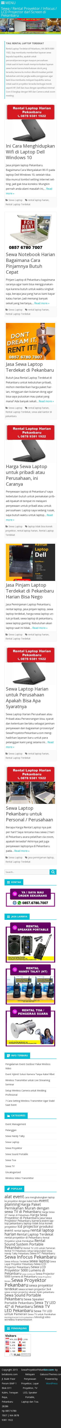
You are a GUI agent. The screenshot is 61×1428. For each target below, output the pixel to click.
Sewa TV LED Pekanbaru (27, 1308)
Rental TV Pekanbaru (16, 1250)
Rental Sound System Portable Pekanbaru (25, 1244)
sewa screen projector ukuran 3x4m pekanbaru (29, 1292)
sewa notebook (28, 1274)
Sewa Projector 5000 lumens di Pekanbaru (29, 1275)
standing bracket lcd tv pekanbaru (19, 1317)
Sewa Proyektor (13, 1148)
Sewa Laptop (15, 200)
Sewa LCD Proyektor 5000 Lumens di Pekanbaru (25, 1270)
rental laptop (22, 1230)
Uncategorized (13, 1172)
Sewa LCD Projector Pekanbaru (25, 1265)
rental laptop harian (38, 200)
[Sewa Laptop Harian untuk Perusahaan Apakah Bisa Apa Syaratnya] (30, 667)
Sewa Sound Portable (16, 1154)
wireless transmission (18, 1319)
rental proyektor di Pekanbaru (23, 1237)
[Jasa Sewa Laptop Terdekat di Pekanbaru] (30, 342)
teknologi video (42, 1317)
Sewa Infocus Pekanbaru (30, 1257)
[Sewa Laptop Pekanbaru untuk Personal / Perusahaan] (30, 786)
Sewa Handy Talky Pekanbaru (28, 1252)
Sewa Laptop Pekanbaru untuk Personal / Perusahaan (29, 814)
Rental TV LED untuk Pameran (39, 1248)
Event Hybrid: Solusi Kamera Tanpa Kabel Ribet (30, 1074)
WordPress (52, 1383)
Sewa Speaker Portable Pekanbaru (24, 1301)
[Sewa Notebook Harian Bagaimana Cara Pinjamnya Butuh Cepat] (30, 232)
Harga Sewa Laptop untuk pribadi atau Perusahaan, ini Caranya (26, 475)
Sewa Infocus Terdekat (17, 1261)
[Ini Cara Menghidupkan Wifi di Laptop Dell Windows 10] (30, 124)
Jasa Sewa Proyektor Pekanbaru (28, 1219)
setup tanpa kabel (36, 1250)
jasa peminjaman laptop (41, 857)
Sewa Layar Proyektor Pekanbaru (30, 1263)
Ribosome (49, 1369)
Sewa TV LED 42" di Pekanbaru (30, 1304)
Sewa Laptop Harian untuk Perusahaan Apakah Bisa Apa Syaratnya (27, 697)
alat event (14, 1197)
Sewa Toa (10, 1160)
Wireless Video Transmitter (19, 1178)
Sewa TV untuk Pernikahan (42, 1314)
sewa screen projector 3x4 (34, 1289)
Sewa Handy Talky (15, 1136)
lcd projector (28, 1226)
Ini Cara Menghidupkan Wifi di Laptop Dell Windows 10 (30, 152)
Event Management (15, 1124)
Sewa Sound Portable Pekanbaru (23, 1296)
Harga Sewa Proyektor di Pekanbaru (26, 1216)
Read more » (41, 303)
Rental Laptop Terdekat (18, 204)
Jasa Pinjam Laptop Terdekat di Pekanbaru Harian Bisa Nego (30, 591)
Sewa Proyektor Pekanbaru (25, 1282)
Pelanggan (10, 1130)
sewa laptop (39, 1261)
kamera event (40, 1221)
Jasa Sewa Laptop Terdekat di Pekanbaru (30, 367)
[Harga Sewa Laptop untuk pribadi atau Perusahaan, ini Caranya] (30, 444)
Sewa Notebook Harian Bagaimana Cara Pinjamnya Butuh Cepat (30, 263)
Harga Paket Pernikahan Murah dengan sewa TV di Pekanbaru (27, 1208)
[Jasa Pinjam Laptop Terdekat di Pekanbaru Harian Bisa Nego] (30, 563)
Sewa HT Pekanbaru (42, 1253)
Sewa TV (9, 1166)
